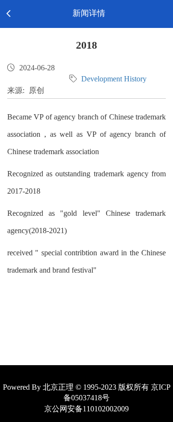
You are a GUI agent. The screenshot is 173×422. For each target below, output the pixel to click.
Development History (114, 79)
